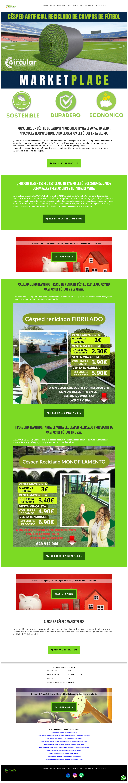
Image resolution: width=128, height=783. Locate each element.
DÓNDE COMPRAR (86, 6)
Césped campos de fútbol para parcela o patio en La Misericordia (64, 756)
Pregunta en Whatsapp (65, 649)
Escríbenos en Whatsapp (65, 163)
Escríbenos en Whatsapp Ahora (65, 556)
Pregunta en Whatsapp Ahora (65, 413)
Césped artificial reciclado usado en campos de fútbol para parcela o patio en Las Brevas (64, 741)
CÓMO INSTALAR (100, 6)
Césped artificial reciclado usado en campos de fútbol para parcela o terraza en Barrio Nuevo (64, 747)
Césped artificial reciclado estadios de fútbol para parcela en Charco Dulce (64, 744)
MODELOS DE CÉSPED (57, 6)
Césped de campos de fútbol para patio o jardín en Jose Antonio (64, 750)
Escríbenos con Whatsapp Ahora (65, 218)
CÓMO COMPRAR (72, 6)
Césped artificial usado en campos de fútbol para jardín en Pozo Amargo (64, 759)
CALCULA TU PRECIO (64, 594)
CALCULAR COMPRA (64, 256)
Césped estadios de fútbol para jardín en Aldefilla (64, 732)
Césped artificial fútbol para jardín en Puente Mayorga (64, 753)
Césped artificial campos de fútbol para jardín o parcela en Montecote (64, 738)
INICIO (45, 6)
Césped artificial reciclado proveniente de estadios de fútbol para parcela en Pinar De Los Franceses (64, 735)
